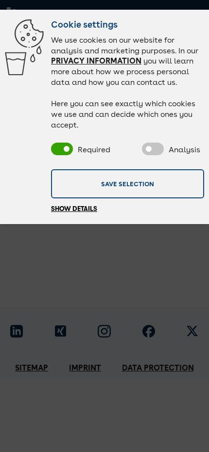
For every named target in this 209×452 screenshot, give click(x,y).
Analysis (184, 149)
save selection (127, 183)
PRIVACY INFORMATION (96, 60)
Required (94, 149)
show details (74, 208)
